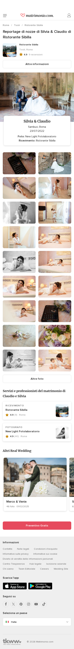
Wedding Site (61, 568)
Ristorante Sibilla (34, 25)
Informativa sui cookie (45, 553)
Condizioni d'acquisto (45, 548)
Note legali (23, 548)
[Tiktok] (44, 604)
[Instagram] (28, 604)
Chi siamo (8, 568)
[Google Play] (40, 588)
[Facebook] (6, 604)
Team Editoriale (26, 568)
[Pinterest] (21, 604)
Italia (14, 621)
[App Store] (15, 588)
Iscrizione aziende (56, 563)
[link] (35, 484)
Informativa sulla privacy (16, 553)
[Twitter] (13, 604)
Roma (6, 25)
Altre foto (37, 379)
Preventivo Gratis (37, 525)
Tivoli (17, 25)
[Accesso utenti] (69, 15)
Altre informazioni (37, 64)
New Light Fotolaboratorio (23, 431)
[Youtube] (36, 604)
